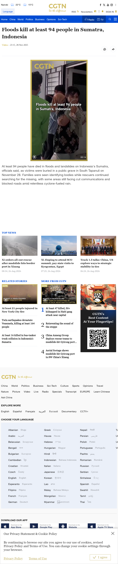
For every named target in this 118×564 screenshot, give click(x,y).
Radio (91, 19)
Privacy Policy (13, 558)
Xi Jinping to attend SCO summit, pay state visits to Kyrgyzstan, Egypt (57, 263)
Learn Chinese (102, 391)
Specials (57, 391)
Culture (64, 385)
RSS (74, 11)
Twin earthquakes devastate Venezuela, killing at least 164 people (18, 323)
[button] (34, 157)
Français (30, 411)
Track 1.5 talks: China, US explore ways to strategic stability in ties (97, 263)
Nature (5, 391)
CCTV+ (84, 411)
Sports (75, 385)
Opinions (51, 19)
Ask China (6, 397)
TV (102, 19)
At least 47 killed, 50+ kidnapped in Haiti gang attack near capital (59, 311)
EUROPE (85, 391)
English (5, 411)
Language (8, 11)
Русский (53, 411)
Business (40, 19)
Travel (99, 385)
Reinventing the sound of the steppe (59, 325)
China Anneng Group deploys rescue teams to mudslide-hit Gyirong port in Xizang (60, 339)
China (12, 19)
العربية (42, 411)
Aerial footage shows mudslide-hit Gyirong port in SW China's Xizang (60, 353)
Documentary (69, 411)
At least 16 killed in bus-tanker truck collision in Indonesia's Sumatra (19, 338)
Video (27, 391)
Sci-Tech (62, 19)
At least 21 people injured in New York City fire (19, 310)
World (21, 19)
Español (17, 411)
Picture (16, 391)
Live (36, 391)
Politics (29, 19)
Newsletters (86, 11)
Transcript (70, 391)
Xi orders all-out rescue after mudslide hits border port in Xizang (18, 263)
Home (4, 19)
